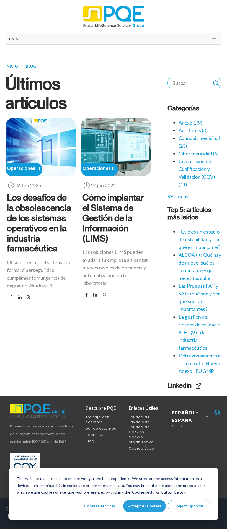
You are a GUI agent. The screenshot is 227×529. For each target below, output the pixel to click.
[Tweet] (29, 297)
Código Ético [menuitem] (141, 448)
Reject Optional (189, 506)
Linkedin (179, 385)
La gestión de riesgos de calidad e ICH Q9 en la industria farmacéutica (199, 332)
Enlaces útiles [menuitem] (143, 408)
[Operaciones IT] (41, 174)
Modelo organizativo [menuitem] (141, 439)
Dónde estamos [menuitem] (101, 428)
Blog (31, 66)
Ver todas (177, 196)
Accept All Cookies (144, 506)
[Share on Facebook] (11, 297)
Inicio (12, 66)
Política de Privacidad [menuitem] (139, 419)
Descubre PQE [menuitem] (101, 408)
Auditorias (193, 130)
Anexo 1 (190, 123)
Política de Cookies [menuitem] (139, 429)
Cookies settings (100, 506)
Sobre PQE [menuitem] (95, 434)
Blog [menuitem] (90, 441)
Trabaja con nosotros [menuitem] (98, 419)
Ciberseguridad (199, 154)
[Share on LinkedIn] (20, 297)
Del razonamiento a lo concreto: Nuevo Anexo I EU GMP (199, 363)
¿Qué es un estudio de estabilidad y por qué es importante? (199, 239)
